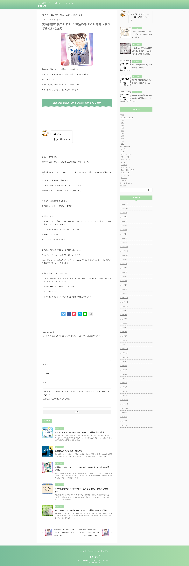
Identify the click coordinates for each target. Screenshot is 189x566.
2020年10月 (124, 408)
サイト (45, 382)
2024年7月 (123, 217)
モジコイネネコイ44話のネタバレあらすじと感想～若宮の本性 (79, 432)
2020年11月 (124, 404)
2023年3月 (123, 285)
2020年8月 (123, 417)
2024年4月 (123, 230)
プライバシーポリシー (93, 551)
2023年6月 (123, 272)
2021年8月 (123, 366)
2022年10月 (124, 306)
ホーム (82, 551)
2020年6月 (123, 425)
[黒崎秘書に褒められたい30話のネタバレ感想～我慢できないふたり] (80, 314)
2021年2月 (123, 391)
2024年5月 (123, 225)
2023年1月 (123, 293)
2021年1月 (123, 395)
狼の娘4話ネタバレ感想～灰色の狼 (68, 451)
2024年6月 (123, 221)
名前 (45, 364)
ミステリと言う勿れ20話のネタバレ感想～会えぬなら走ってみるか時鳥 (142, 51)
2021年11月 (124, 353)
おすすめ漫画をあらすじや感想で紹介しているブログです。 (94, 560)
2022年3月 (123, 336)
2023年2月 (123, 289)
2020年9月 (123, 412)
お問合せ (105, 551)
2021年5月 (123, 378)
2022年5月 (123, 327)
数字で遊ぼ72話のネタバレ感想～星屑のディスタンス (142, 98)
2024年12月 (124, 204)
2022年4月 (123, 332)
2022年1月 (123, 344)
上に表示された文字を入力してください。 (57, 399)
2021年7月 (123, 370)
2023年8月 (123, 264)
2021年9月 (123, 361)
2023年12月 (124, 247)
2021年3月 (123, 387)
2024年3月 (123, 234)
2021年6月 (123, 374)
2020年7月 (123, 421)
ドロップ (42, 6)
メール (46, 373)
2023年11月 (124, 251)
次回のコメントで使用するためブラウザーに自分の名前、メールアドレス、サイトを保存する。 (78, 391)
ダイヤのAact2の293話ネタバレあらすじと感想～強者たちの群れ (81, 510)
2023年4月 (123, 281)
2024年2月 (123, 238)
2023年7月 (123, 268)
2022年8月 (123, 315)
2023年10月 (124, 255)
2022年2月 (123, 340)
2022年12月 (124, 298)
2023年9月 (123, 259)
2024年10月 (124, 208)
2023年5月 (123, 276)
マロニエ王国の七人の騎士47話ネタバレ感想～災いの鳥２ (142, 34)
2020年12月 (124, 400)
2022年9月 (123, 310)
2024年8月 (123, 213)
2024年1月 (123, 242)
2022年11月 (124, 302)
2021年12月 (124, 349)
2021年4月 (123, 383)
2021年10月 (124, 357)
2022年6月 (123, 323)
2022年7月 (123, 319)
